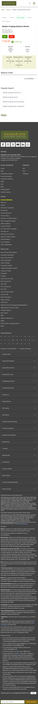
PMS (2, 187)
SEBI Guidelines (5, 223)
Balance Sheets (20, 17)
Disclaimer (4, 273)
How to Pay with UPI (7, 257)
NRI (24, 168)
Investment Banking (7, 179)
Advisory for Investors (7, 234)
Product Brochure (6, 213)
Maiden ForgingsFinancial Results (13, 102)
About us (3, 202)
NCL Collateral (5, 242)
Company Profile (6, 271)
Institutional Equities (7, 173)
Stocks (8, 9)
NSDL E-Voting (5, 299)
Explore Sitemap (25, 349)
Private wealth (5, 189)
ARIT (2, 171)
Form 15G (3, 284)
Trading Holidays (6, 310)
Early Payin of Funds (7, 278)
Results (29, 17)
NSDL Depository (6, 297)
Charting (12, 17)
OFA (2, 184)
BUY (5, 36)
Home (3, 9)
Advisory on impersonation (9, 218)
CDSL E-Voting (5, 263)
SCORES (16, 653)
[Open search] (29, 3)
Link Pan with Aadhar (7, 292)
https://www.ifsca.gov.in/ (21, 523)
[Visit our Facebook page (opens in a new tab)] (3, 144)
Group (2, 168)
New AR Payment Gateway (9, 252)
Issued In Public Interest (8, 236)
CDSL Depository (6, 260)
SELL (11, 36)
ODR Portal (4, 302)
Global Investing (5, 192)
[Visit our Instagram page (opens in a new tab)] (8, 144)
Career (3, 205)
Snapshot (4, 17)
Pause (33, 693)
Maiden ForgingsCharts (10, 97)
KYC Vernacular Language (9, 229)
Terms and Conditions (7, 207)
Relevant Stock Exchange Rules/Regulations (14, 305)
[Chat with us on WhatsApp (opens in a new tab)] (28, 144)
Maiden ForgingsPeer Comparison (13, 106)
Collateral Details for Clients (9, 268)
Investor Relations (6, 200)
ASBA (2, 321)
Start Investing (31, 702)
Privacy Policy (5, 215)
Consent (3, 276)
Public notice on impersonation (10, 323)
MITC (2, 315)
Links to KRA (4, 294)
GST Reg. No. (5, 231)
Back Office (4, 313)
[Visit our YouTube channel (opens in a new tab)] (18, 144)
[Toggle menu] (34, 3)
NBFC (2, 181)
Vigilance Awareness (7, 318)
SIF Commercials (6, 286)
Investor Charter (6, 226)
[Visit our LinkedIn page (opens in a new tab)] (23, 144)
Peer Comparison (6, 21)
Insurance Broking (6, 176)
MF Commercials (6, 281)
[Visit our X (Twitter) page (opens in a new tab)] (13, 144)
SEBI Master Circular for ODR (9, 307)
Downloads (4, 210)
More (2, 326)
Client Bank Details (6, 265)
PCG (24, 171)
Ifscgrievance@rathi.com (7, 522)
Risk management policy (8, 221)
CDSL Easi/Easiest (6, 244)
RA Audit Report (5, 239)
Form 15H (3, 289)
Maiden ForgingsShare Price (12, 92)
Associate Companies (7, 255)
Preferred (25, 173)
